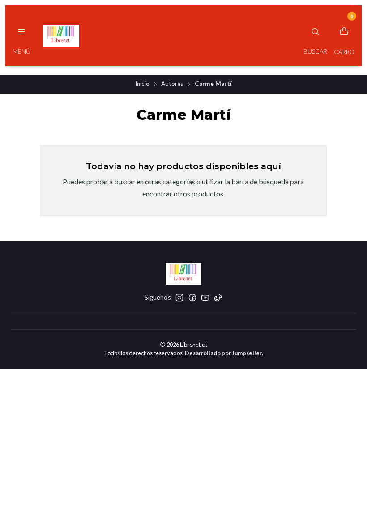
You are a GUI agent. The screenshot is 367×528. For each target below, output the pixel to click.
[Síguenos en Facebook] (192, 297)
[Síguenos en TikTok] (217, 297)
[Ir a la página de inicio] (61, 36)
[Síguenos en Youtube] (205, 297)
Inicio (142, 84)
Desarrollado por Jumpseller (223, 353)
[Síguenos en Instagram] (179, 297)
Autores (172, 84)
